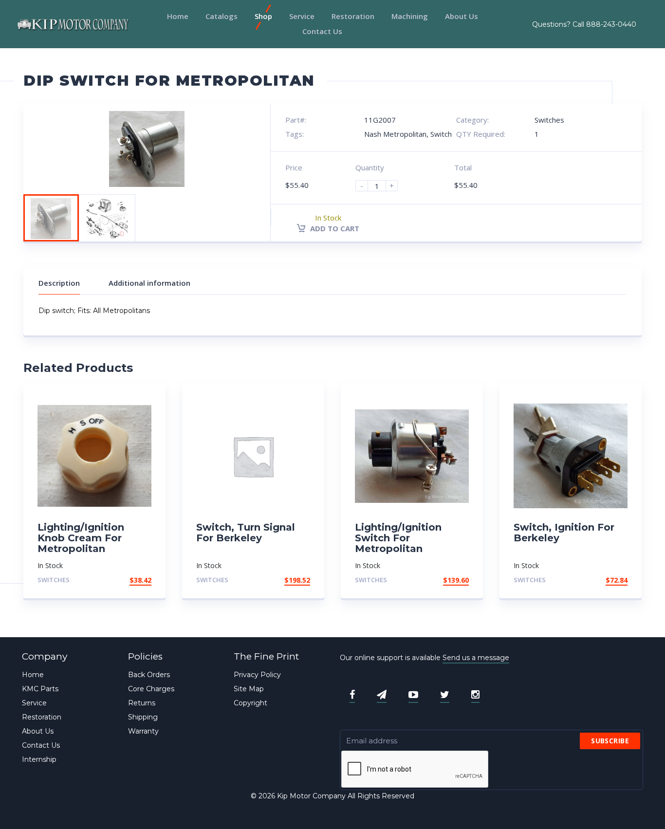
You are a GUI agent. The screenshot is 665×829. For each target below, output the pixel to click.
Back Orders (149, 674)
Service (301, 16)
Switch (441, 134)
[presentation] (415, 770)
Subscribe (610, 740)
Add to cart (333, 228)
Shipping (143, 717)
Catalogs (221, 16)
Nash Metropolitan (395, 134)
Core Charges (151, 688)
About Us (461, 16)
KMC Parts (40, 688)
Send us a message (476, 657)
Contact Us (322, 31)
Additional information (149, 283)
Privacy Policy (257, 674)
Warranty (143, 731)
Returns (141, 703)
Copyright (250, 703)
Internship (39, 759)
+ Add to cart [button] (124, 580)
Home (177, 16)
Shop (263, 16)
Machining (409, 16)
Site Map (249, 688)
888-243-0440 (611, 24)
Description (59, 283)
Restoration (353, 16)
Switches (549, 120)
